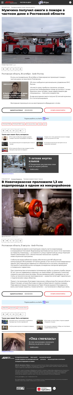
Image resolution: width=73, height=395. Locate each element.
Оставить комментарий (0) (58, 110)
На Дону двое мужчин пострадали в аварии (21, 326)
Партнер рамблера (30, 388)
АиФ (14, 64)
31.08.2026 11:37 (6, 179)
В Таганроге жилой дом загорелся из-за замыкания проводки (55, 143)
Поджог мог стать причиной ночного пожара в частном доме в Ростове (57, 137)
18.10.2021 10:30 (6, 7)
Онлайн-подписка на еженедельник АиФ (26, 359)
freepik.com (15, 236)
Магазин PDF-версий (45, 357)
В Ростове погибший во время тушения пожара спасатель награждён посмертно (20, 137)
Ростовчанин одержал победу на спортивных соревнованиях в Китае (57, 327)
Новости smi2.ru (8, 173)
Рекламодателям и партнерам (56, 359)
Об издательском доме (21, 357)
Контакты (43, 359)
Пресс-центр (33, 357)
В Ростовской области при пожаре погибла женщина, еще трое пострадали (21, 149)
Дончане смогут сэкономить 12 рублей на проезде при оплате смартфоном (20, 321)
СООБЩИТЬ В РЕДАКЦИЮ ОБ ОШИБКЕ (25, 361)
